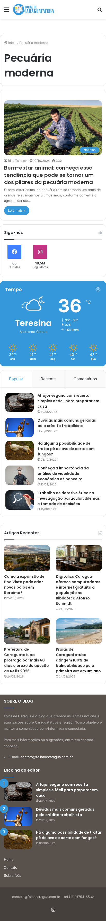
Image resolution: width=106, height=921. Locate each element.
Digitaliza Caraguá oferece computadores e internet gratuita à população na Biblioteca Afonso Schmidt (78, 590)
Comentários (85, 378)
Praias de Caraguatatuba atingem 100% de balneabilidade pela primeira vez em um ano (78, 660)
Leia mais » (16, 210)
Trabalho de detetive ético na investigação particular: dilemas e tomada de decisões (69, 498)
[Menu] (6, 11)
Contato (10, 867)
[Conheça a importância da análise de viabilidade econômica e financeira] (19, 475)
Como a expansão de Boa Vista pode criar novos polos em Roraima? (24, 584)
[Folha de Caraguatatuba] (33, 9)
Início (11, 43)
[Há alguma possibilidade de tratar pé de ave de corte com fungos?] (19, 450)
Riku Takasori (18, 161)
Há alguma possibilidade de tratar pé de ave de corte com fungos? (66, 449)
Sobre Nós (12, 875)
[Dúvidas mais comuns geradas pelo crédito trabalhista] (19, 427)
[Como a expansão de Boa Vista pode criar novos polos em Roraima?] (27, 558)
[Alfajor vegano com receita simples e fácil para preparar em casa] (19, 402)
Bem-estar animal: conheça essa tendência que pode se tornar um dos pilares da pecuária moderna (49, 175)
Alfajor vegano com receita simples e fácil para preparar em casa (68, 401)
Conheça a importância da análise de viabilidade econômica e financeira (63, 474)
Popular (16, 378)
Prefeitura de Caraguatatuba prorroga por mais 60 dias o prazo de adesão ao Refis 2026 (26, 660)
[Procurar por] (99, 11)
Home (9, 859)
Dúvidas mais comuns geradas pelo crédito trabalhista (67, 423)
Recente (48, 378)
